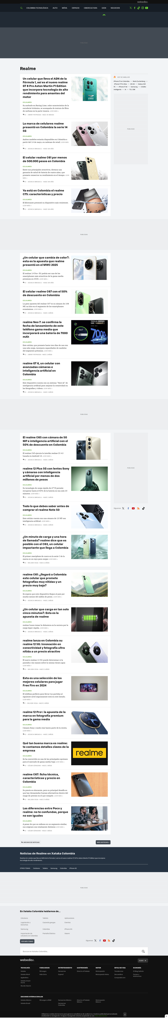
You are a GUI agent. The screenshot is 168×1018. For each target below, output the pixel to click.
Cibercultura (90, 8)
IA (125, 89)
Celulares (27, 102)
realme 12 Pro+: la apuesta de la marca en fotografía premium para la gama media (44, 715)
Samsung (134, 87)
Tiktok (138, 8)
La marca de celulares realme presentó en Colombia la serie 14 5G (45, 127)
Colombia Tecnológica (37, 8)
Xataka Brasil (25, 1003)
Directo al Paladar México (83, 1001)
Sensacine (62, 971)
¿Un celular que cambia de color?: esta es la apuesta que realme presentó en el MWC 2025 (46, 261)
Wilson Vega (33, 563)
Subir (141, 960)
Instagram (142, 8)
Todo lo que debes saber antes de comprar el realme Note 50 (46, 508)
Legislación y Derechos (26, 923)
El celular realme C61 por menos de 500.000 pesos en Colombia (45, 159)
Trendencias (118, 971)
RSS (138, 508)
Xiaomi (67, 933)
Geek (104, 8)
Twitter (130, 8)
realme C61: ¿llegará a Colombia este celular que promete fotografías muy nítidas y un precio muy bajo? (45, 579)
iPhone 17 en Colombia (121, 81)
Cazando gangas (49, 922)
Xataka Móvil (25, 974)
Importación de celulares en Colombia (29, 934)
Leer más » (54, 111)
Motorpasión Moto (102, 974)
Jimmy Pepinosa (34, 115)
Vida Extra (43, 974)
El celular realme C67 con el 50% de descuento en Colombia (45, 293)
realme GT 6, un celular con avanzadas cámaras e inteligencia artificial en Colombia (41, 368)
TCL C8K (132, 89)
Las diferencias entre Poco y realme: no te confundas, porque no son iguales (45, 812)
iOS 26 (132, 84)
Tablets (45, 868)
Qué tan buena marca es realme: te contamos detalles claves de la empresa (46, 746)
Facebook (134, 8)
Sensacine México (64, 1000)
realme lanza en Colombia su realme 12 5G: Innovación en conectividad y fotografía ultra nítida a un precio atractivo (44, 645)
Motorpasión (100, 971)
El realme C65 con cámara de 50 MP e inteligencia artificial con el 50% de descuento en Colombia (45, 441)
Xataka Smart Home (25, 982)
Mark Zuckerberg (139, 81)
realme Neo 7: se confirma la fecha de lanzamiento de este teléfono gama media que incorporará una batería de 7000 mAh (45, 329)
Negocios (115, 8)
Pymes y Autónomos (137, 975)
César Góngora (34, 765)
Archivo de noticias (31, 842)
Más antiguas (103, 842)
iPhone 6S (73, 868)
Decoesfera (118, 974)
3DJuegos (42, 971)
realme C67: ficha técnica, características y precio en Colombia (41, 778)
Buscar (143, 951)
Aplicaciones (69, 918)
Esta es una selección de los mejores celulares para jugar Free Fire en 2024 (43, 681)
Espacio (75, 8)
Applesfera (24, 977)
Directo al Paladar (83, 971)
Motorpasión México (100, 1001)
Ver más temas (27, 941)
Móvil (64, 8)
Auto (55, 8)
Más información (101, 1016)
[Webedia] (142, 1)
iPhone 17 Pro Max (120, 84)
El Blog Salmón (138, 971)
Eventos (68, 922)
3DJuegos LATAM (45, 1000)
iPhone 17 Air (123, 87)
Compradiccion (119, 977)
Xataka (23, 971)
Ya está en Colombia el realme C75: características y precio (43, 192)
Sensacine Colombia (62, 1004)
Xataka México (26, 1000)
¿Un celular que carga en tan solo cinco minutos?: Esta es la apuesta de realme (46, 612)
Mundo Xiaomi (26, 986)
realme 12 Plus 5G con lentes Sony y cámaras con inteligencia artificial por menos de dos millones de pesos (46, 473)
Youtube (146, 8)
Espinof (60, 974)
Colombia (63, 868)
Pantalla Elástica (49, 933)
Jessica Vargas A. (35, 148)
